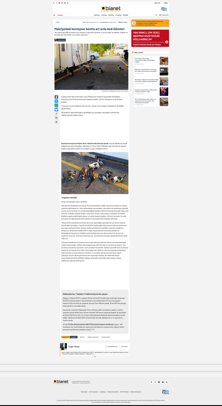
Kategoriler (165, 15)
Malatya (66, 298)
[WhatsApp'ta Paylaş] (56, 105)
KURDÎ (166, 3)
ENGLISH (157, 3)
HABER (58, 22)
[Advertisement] (94, 130)
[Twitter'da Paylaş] (56, 101)
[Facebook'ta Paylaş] (56, 97)
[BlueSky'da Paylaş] (56, 109)
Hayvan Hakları (106, 337)
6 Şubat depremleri (93, 337)
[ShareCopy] (56, 113)
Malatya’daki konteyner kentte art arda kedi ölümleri (89, 29)
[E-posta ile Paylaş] (56, 118)
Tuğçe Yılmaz (74, 346)
